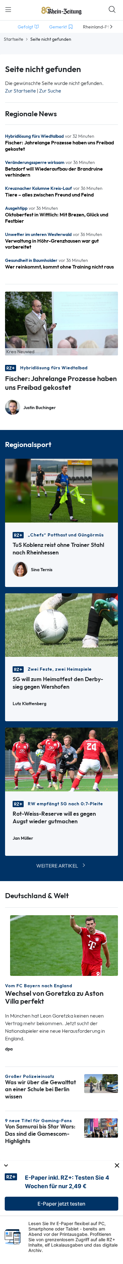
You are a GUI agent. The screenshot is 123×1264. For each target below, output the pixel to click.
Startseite (13, 39)
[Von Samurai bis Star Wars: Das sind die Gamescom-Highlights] (101, 1127)
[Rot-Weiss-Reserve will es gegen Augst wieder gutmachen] (61, 759)
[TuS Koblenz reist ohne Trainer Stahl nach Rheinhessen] (61, 490)
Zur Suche (50, 91)
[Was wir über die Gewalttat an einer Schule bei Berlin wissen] (101, 1083)
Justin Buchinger (39, 408)
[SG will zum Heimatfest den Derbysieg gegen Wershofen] (61, 624)
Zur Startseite (20, 91)
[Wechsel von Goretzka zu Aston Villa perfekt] (64, 945)
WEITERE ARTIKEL (57, 865)
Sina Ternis (41, 570)
